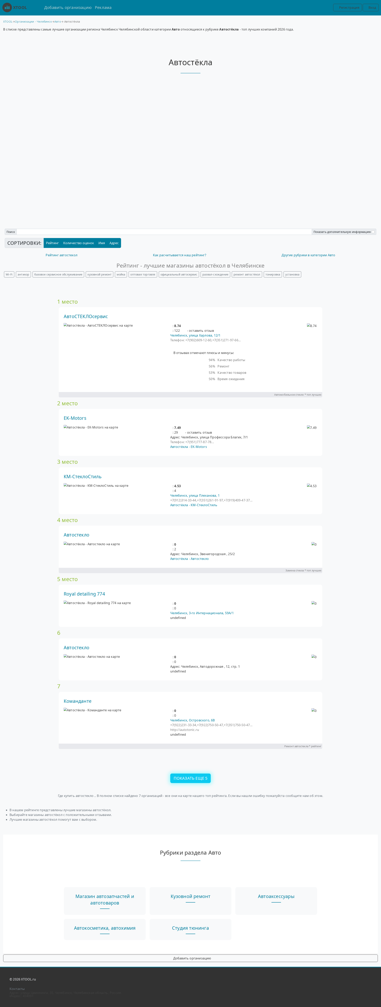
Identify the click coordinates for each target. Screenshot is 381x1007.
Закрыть (190, 527)
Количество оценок (78, 243)
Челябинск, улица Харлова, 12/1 (195, 335)
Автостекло (76, 535)
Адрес (114, 243)
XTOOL (20, 7)
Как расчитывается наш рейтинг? (179, 255)
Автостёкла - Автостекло (189, 559)
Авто (57, 21)
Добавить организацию (68, 7)
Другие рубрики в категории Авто (308, 255)
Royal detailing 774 (84, 594)
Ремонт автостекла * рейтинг (302, 746)
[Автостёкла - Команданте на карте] (92, 710)
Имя (101, 243)
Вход (372, 7)
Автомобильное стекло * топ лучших (297, 394)
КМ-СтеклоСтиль (83, 476)
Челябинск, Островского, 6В (192, 720)
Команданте (77, 701)
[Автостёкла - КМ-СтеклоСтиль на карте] (96, 485)
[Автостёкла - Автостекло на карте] (92, 544)
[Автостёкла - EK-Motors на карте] (91, 427)
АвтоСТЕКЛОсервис (86, 316)
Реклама (103, 7)
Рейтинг (52, 243)
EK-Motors (75, 418)
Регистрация (348, 7)
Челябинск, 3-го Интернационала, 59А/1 (202, 613)
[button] (171, 326)
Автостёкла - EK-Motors (188, 447)
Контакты (17, 989)
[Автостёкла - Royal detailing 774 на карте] (97, 603)
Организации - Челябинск (33, 21)
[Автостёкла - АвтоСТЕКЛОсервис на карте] (98, 325)
